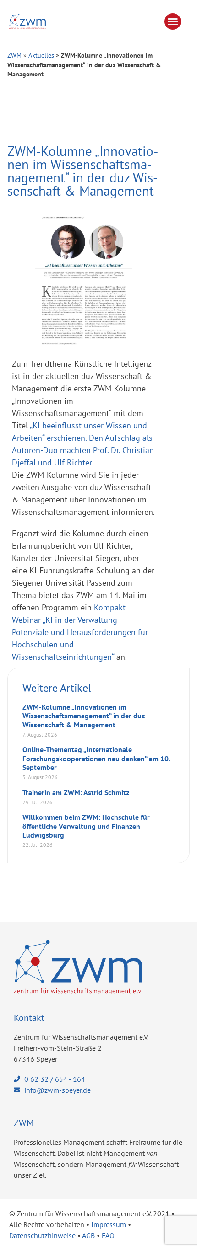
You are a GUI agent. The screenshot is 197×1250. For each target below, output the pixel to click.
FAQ (108, 1235)
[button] (172, 21)
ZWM (14, 55)
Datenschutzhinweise (42, 1235)
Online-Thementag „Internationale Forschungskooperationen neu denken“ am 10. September (96, 758)
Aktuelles (41, 55)
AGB (88, 1235)
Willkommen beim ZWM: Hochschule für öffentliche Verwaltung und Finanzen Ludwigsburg (86, 825)
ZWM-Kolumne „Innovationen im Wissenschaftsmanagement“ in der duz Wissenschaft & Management (83, 715)
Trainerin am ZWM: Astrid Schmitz (75, 792)
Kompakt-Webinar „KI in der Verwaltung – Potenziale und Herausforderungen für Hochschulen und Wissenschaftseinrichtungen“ (80, 632)
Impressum (108, 1224)
